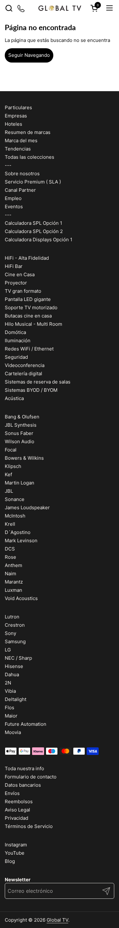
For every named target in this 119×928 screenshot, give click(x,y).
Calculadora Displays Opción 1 (38, 240)
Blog (10, 861)
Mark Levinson (21, 540)
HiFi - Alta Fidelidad (27, 258)
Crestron (15, 625)
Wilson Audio (19, 441)
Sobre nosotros (22, 173)
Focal (11, 450)
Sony (10, 633)
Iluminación (17, 340)
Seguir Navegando (29, 55)
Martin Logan (19, 483)
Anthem (13, 565)
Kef (8, 474)
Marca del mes (21, 140)
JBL (9, 491)
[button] (9, 8)
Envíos (12, 793)
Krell (10, 524)
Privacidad (16, 818)
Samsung (15, 641)
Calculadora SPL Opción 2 (34, 231)
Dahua (12, 674)
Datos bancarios (23, 785)
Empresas (16, 116)
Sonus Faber (19, 433)
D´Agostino (17, 532)
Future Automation (25, 724)
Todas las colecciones (29, 157)
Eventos (14, 207)
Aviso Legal (17, 810)
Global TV (57, 920)
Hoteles (13, 124)
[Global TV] (59, 8)
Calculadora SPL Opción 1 (33, 223)
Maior (11, 716)
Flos (9, 707)
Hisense (14, 666)
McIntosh (15, 516)
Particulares (18, 107)
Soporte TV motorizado (31, 307)
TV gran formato (23, 291)
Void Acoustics (21, 598)
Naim (10, 574)
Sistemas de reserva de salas (37, 382)
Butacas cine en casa (28, 316)
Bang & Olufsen (22, 417)
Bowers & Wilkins (24, 458)
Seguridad (16, 357)
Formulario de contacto (30, 777)
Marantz (14, 582)
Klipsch (13, 466)
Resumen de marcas (27, 132)
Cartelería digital (23, 374)
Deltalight (15, 699)
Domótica (15, 332)
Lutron (12, 617)
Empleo (13, 198)
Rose (10, 557)
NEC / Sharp (18, 658)
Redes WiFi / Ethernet (29, 349)
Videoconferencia (24, 365)
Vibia (10, 691)
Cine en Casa (20, 274)
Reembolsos (19, 801)
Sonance (14, 499)
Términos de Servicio (29, 826)
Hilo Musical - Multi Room (33, 324)
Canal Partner (20, 190)
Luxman (13, 590)
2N (8, 683)
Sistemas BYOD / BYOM (31, 390)
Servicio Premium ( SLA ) (33, 182)
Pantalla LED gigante (28, 299)
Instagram (16, 845)
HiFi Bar (14, 266)
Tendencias (18, 149)
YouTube (14, 853)
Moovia (13, 732)
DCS (10, 549)
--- (8, 165)
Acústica (14, 398)
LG (8, 650)
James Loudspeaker (27, 507)
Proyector (16, 283)
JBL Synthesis (20, 425)
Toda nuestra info (24, 768)
